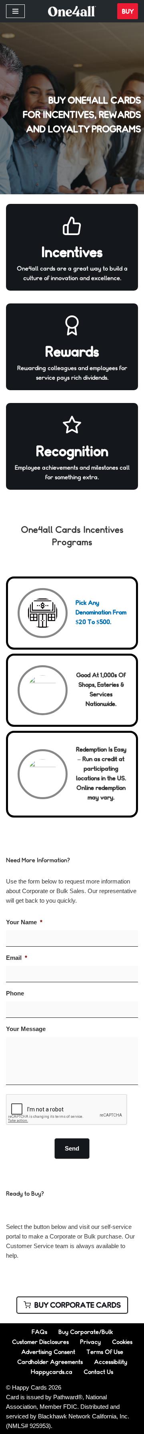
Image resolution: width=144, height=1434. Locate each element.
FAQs (39, 1331)
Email (16, 957)
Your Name (24, 922)
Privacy (90, 1341)
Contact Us (98, 1371)
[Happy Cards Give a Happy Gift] (72, 11)
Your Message (26, 1028)
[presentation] (67, 1109)
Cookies (122, 1341)
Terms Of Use (104, 1351)
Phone (15, 993)
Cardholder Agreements (50, 1361)
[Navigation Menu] (15, 11)
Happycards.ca (51, 1371)
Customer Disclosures (40, 1341)
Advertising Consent (48, 1351)
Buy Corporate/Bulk (85, 1331)
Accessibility (110, 1361)
